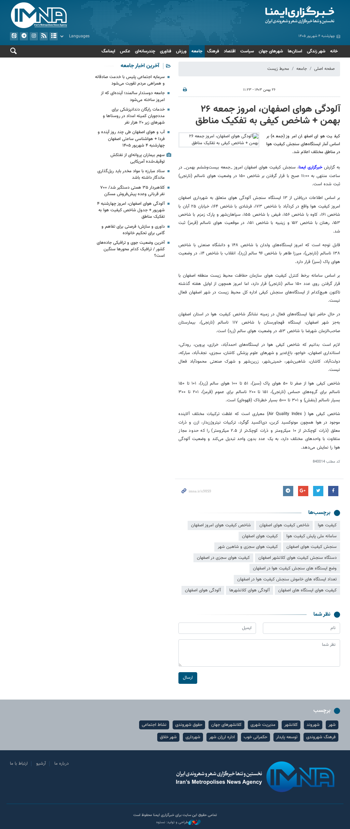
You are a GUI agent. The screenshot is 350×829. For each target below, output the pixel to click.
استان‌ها (295, 51)
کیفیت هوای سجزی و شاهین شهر (248, 546)
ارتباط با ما (19, 763)
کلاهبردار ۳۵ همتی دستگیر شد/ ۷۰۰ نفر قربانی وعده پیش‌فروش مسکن (132, 191)
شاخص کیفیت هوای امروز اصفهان (221, 525)
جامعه (196, 51)
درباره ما (61, 763)
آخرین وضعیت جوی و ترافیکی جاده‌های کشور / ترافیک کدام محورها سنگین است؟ (131, 249)
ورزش (181, 51)
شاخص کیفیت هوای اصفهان (284, 525)
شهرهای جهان (271, 51)
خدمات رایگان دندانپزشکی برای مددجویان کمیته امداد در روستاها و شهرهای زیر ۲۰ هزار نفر (134, 116)
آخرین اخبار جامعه (140, 66)
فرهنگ (213, 51)
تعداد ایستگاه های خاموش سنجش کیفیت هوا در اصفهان (287, 579)
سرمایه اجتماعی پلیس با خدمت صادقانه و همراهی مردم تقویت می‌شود (130, 80)
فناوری (165, 51)
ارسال (188, 677)
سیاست (247, 51)
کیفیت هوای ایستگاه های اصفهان (307, 590)
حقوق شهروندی (188, 724)
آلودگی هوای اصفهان (203, 590)
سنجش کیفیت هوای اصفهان (311, 546)
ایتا (14, 36)
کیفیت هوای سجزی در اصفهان (223, 557)
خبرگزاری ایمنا (311, 167)
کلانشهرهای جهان (226, 724)
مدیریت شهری (263, 724)
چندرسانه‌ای (145, 51)
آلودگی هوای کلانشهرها (249, 590)
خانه (334, 51)
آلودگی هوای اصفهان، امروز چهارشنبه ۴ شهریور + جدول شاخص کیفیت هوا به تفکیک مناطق (131, 210)
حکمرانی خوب (255, 737)
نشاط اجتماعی (154, 724)
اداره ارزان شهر (222, 737)
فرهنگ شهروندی (321, 737)
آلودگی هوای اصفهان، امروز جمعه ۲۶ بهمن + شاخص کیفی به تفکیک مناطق (268, 115)
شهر (332, 724)
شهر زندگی (316, 51)
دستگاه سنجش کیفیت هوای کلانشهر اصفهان (297, 557)
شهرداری (193, 737)
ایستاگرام (34, 36)
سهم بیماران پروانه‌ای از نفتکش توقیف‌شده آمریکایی (137, 158)
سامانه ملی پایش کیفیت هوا (311, 536)
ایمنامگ (108, 51)
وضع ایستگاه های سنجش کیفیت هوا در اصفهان (295, 568)
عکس (125, 51)
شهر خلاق (168, 737)
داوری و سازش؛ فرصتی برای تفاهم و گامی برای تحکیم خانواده (133, 230)
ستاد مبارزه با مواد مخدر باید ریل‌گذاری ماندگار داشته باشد (131, 174)
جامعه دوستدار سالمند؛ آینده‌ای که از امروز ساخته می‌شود (133, 96)
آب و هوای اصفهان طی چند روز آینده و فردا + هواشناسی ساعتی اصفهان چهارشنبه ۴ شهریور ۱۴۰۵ (131, 139)
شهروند (313, 724)
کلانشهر (291, 724)
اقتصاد (229, 51)
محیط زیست (278, 68)
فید (44, 36)
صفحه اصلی (324, 68)
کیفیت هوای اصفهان (260, 536)
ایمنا (259, 15)
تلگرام (24, 36)
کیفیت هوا (327, 525)
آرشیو (54, 36)
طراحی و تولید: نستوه (172, 822)
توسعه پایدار (286, 737)
